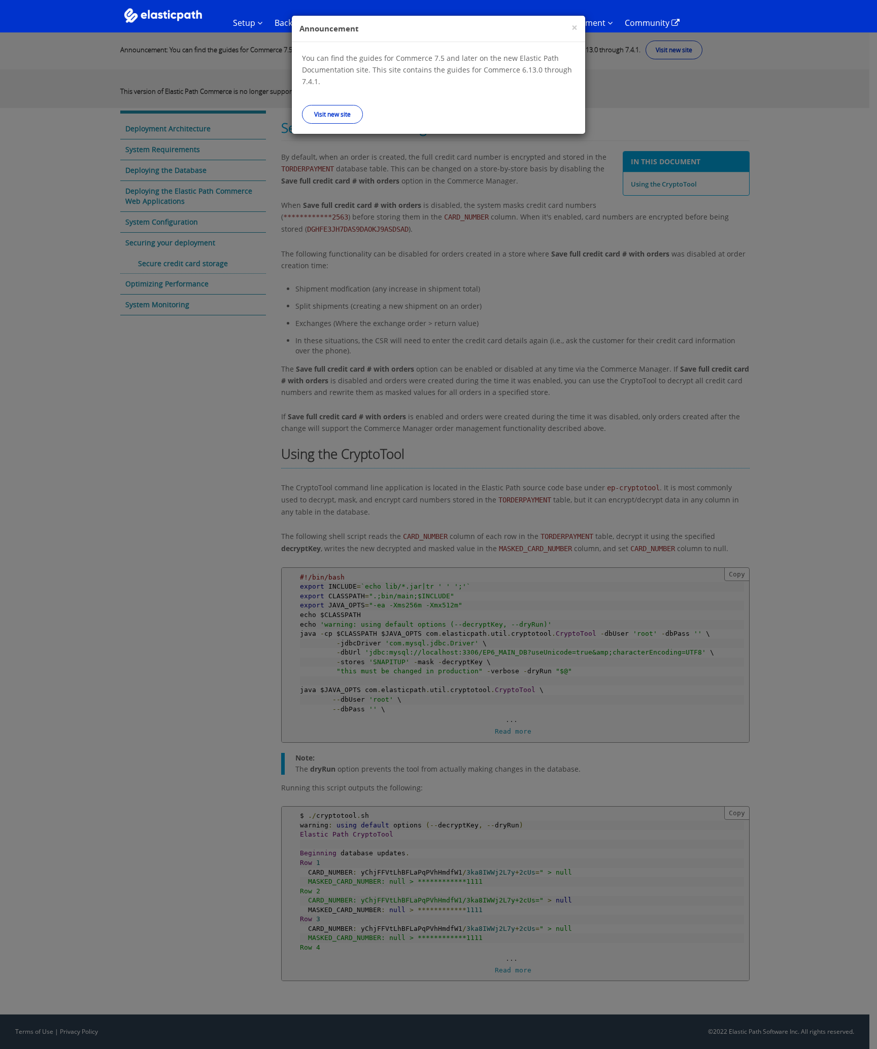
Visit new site (332, 114)
